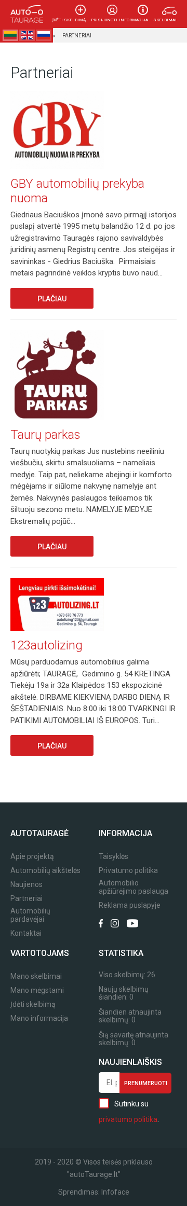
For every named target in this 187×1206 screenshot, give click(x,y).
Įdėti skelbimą (69, 20)
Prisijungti (104, 20)
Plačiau (51, 299)
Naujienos (26, 885)
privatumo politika (128, 1119)
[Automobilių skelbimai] (26, 14)
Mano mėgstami (37, 990)
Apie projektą (32, 857)
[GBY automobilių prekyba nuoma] (57, 131)
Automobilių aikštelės (45, 871)
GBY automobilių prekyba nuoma (77, 190)
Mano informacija (39, 1018)
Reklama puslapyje (130, 905)
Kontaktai (26, 933)
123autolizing (46, 645)
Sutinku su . (129, 1112)
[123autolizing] (57, 605)
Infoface (115, 1192)
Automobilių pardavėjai (30, 915)
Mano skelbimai (36, 976)
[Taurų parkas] (57, 376)
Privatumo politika (128, 871)
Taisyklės (113, 857)
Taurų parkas (45, 434)
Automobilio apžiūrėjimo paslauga (133, 887)
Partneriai (76, 35)
